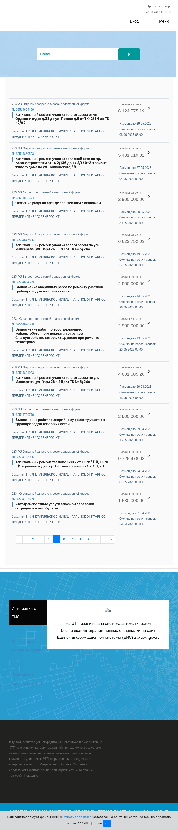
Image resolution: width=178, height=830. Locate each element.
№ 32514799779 (23, 415)
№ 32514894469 (23, 109)
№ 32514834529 (23, 282)
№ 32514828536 (23, 324)
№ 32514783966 (23, 457)
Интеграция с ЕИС (24, 613)
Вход (134, 21)
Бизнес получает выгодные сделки (27, 646)
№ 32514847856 (23, 240)
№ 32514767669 (23, 499)
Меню (164, 21)
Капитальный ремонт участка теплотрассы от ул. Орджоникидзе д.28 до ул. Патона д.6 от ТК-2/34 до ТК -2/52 (62, 118)
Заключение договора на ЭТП (27, 679)
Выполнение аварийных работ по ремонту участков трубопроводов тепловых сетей (59, 289)
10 (96, 539)
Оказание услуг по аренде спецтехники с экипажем (58, 202)
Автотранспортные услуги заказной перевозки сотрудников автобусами (54, 506)
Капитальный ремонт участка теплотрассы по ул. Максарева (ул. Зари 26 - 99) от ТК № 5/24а (57, 246)
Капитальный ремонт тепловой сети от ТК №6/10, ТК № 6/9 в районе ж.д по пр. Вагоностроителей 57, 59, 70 (61, 464)
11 (104, 539)
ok (107, 823)
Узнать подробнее (78, 816)
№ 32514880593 (23, 153)
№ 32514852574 (23, 198)
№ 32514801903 (23, 372)
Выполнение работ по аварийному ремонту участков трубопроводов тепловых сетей (60, 421)
